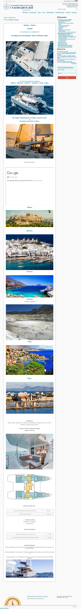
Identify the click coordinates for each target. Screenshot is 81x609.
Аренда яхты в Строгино (64, 25)
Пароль (59, 73)
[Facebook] (75, 1)
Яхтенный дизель (62, 40)
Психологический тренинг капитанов (66, 39)
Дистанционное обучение (65, 46)
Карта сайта (40, 596)
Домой (73, 606)
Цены (39, 12)
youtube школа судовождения (69, 62)
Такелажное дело (62, 44)
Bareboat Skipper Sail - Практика (65, 35)
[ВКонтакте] (77, 1)
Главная (6, 17)
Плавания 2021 (59, 12)
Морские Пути (61, 22)
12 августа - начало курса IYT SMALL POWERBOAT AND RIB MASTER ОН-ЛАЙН (67, 57)
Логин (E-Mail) (61, 69)
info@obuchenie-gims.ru (10, 1)
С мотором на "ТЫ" (62, 26)
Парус (59, 24)
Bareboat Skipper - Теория (64, 34)
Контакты (74, 12)
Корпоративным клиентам (65, 45)
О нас (44, 12)
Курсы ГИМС (65, 51)
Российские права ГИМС (65, 19)
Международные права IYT (65, 33)
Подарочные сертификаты (64, 29)
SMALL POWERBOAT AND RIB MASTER (67, 36)
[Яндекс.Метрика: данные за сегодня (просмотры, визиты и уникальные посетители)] (4, 608)
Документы (60, 27)
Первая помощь (62, 42)
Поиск (77, 606)
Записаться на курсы (32, 596)
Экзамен (60, 28)
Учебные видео (61, 30)
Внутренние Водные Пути (64, 20)
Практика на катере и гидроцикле (65, 23)
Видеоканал (50, 12)
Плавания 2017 (12, 17)
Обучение (25, 12)
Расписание (32, 12)
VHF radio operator (62, 37)
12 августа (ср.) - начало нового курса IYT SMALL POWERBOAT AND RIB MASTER (66, 53)
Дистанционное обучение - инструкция (67, 32)
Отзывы (68, 12)
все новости (74, 63)
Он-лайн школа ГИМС (67, 61)
